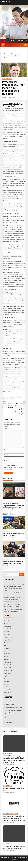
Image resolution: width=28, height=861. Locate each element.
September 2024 (8, 670)
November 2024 (8, 665)
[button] (6, 45)
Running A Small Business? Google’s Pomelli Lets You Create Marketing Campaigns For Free (13, 505)
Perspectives (6, 398)
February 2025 (7, 656)
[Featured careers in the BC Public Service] (14, 775)
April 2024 (6, 684)
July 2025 (6, 642)
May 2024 (6, 681)
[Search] (23, 44)
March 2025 (7, 654)
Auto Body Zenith (8, 722)
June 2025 (6, 645)
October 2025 (7, 634)
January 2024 (7, 692)
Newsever (21, 857)
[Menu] (6, 45)
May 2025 (6, 648)
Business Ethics (8, 702)
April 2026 (6, 620)
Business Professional (7, 78)
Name (6, 449)
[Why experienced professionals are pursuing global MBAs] (14, 521)
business (7, 397)
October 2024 (7, 667)
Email (6, 455)
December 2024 (8, 662)
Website (6, 460)
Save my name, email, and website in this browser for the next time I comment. (13, 467)
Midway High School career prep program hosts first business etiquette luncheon (13, 564)
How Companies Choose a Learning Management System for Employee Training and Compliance (20, 408)
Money (19, 397)
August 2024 (7, 673)
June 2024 (6, 678)
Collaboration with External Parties (13, 707)
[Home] (3, 45)
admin (5, 97)
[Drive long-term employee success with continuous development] (14, 833)
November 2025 (8, 631)
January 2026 (7, 626)
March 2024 (7, 687)
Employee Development (10, 713)
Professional (12, 398)
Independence (14, 397)
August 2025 (7, 640)
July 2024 (6, 676)
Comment (7, 428)
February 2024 (7, 690)
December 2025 (8, 629)
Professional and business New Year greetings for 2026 (8, 405)
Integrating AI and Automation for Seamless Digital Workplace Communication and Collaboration (12, 599)
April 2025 (6, 651)
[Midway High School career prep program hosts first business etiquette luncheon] (14, 549)
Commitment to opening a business (13, 710)
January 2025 (7, 659)
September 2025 (8, 637)
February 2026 (7, 623)
